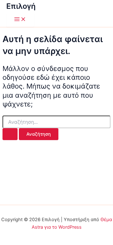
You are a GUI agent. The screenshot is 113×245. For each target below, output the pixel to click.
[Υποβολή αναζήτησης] (10, 134)
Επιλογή (20, 6)
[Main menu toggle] (20, 19)
